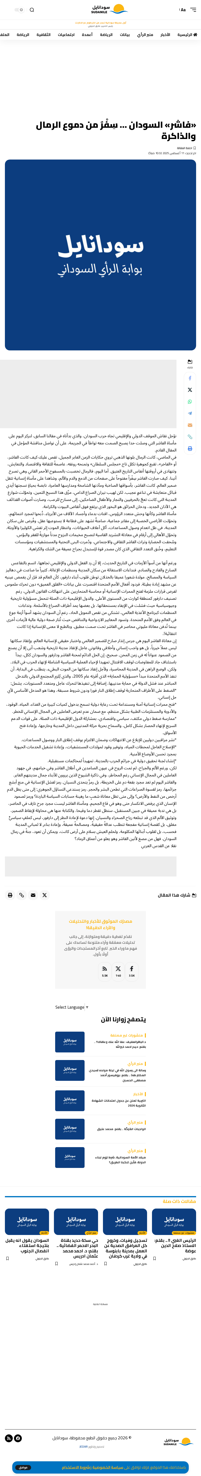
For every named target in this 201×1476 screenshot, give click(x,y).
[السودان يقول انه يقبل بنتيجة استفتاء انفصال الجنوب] (27, 1222)
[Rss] (9, 1438)
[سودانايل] (110, 10)
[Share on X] (190, 390)
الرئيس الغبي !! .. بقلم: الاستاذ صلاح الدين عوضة (175, 1245)
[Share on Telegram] (190, 413)
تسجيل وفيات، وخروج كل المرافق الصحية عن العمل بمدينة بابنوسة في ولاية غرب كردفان (125, 1248)
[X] (118, 971)
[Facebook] (131, 971)
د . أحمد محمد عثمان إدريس (83, 1264)
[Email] (190, 425)
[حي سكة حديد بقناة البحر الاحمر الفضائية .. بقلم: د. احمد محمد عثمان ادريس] (76, 1222)
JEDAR (83, 1446)
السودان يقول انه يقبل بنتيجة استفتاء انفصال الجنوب (27, 1245)
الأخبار (142, 1233)
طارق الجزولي (189, 1259)
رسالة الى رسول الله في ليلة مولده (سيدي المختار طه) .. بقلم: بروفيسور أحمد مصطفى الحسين (117, 1075)
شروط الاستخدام (76, 1467)
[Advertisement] (100, 76)
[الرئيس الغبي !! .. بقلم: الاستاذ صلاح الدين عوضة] (174, 1222)
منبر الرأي (91, 1233)
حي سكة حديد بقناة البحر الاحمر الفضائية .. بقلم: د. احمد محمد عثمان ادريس (77, 1248)
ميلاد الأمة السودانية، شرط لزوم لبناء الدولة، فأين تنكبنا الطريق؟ (120, 1160)
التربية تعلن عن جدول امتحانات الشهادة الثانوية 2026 (119, 1103)
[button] (23, 1467)
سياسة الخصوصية (107, 1467)
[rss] (105, 971)
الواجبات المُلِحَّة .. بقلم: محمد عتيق (121, 1129)
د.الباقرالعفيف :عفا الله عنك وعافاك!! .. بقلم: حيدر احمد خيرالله (120, 1044)
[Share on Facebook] (190, 378)
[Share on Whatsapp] (190, 401)
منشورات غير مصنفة (184, 1233)
